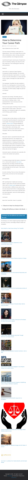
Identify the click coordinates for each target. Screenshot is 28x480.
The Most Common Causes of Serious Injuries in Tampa (13, 258)
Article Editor (14, 46)
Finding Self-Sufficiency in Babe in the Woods (13, 209)
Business (4, 36)
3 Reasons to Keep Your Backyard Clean (13, 205)
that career (18, 162)
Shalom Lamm (10, 123)
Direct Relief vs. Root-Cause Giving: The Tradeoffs (12, 228)
